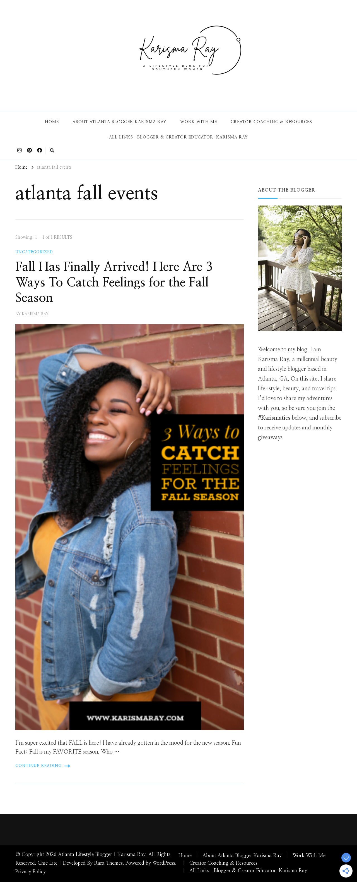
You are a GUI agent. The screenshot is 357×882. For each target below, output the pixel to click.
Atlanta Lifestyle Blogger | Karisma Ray (102, 854)
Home (52, 122)
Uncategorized (34, 252)
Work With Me (198, 122)
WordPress (163, 863)
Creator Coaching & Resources (271, 122)
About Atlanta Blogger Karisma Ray (120, 122)
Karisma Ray (35, 314)
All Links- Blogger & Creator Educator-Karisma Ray (178, 137)
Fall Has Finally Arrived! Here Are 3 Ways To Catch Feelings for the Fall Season (114, 282)
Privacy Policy (30, 871)
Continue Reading (38, 766)
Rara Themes (108, 863)
